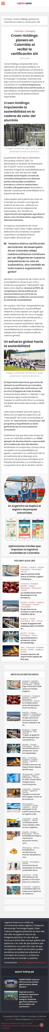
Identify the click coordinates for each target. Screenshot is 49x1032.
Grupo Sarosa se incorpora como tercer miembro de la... (31, 611)
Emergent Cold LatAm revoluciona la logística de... (31, 811)
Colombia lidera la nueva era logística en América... (31, 891)
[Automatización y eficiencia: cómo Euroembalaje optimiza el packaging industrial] (14, 748)
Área (22, 647)
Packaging (30, 31)
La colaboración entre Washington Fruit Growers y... (31, 595)
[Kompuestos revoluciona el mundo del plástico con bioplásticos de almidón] (14, 851)
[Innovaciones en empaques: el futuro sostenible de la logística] (14, 865)
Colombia (18, 31)
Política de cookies (9, 1025)
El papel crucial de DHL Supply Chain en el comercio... (32, 796)
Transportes (25, 607)
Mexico (34, 776)
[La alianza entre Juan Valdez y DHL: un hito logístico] (14, 822)
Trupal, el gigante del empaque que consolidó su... (32, 626)
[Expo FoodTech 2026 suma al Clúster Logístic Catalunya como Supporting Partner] (14, 685)
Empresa (24, 567)
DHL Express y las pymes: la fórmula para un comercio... (31, 879)
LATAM (32, 619)
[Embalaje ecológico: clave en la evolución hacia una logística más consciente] (14, 836)
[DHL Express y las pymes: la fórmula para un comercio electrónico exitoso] (14, 878)
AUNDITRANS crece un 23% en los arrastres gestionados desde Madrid (29, 983)
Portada (7, 19)
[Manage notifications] (41, 1025)
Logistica (40, 602)
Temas (23, 571)
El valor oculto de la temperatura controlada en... (31, 782)
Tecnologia (36, 569)
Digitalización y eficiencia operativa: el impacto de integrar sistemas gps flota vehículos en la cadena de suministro (29, 999)
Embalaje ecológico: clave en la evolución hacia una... (32, 839)
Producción (36, 588)
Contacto (5, 1028)
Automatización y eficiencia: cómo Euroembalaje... (29, 640)
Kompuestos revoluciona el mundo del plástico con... (31, 853)
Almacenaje (27, 774)
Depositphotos (37, 1019)
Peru (33, 621)
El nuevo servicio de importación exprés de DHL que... (31, 656)
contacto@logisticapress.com (32, 962)
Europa (41, 567)
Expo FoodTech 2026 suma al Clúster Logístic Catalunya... (32, 576)
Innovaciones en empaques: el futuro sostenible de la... (32, 868)
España (33, 567)
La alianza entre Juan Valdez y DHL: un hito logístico (31, 825)
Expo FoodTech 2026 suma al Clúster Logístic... (32, 689)
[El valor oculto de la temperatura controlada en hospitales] (14, 778)
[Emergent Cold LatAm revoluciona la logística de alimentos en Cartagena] (14, 807)
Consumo (25, 584)
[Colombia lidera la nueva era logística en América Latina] (14, 890)
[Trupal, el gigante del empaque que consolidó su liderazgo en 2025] (14, 733)
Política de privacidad (29, 1025)
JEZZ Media (10, 1019)
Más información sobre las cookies (16, 1023)
